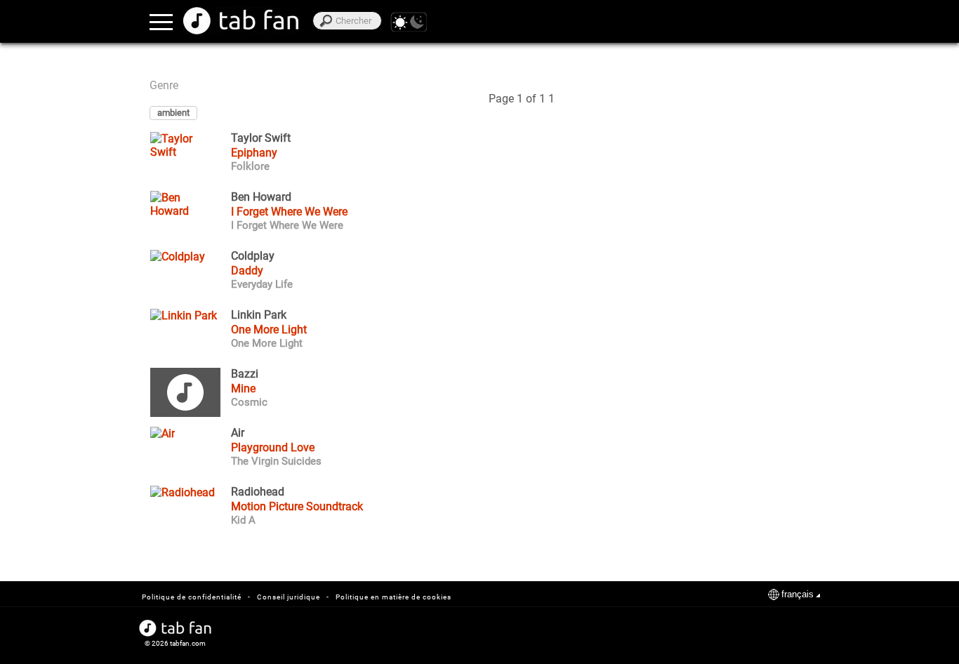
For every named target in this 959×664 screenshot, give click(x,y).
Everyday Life (262, 284)
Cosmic (249, 402)
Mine (243, 388)
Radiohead (257, 492)
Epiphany (254, 152)
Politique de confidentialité (192, 597)
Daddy (247, 270)
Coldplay (253, 256)
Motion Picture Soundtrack (297, 506)
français (797, 594)
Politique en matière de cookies (393, 597)
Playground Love (273, 447)
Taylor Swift (261, 138)
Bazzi (244, 374)
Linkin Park (258, 315)
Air (237, 433)
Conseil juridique (288, 597)
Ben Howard (261, 197)
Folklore (250, 166)
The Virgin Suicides (276, 461)
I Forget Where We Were (289, 211)
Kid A (243, 520)
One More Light (269, 329)
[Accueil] (240, 20)
